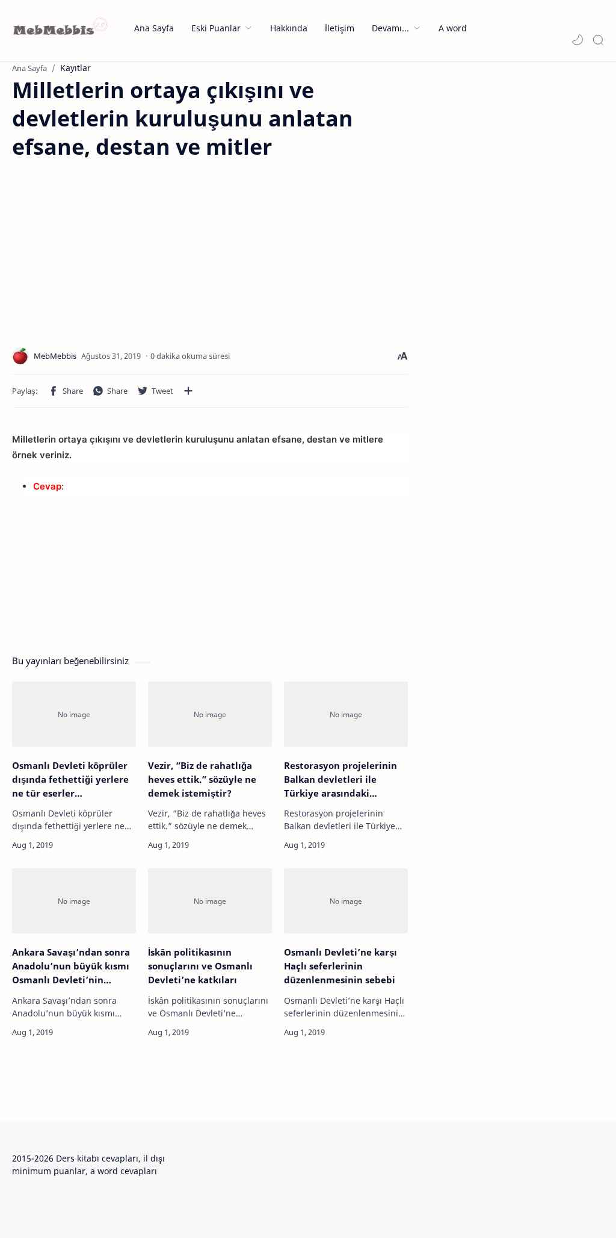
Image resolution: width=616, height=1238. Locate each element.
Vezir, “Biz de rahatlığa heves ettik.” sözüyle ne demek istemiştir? (202, 779)
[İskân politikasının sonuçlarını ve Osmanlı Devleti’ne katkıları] (210, 900)
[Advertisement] (113, 245)
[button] (577, 40)
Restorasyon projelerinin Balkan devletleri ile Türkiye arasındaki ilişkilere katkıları (340, 779)
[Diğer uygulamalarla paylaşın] (188, 390)
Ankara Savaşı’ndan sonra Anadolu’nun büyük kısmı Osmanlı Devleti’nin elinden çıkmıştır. (71, 966)
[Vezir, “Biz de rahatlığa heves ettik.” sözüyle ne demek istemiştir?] (210, 714)
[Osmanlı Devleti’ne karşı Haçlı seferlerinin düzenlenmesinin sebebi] (346, 900)
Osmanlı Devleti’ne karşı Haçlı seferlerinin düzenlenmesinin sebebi (340, 966)
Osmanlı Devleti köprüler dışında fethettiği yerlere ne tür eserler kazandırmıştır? (70, 779)
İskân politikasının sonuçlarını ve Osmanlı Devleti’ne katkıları (200, 966)
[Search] (598, 40)
